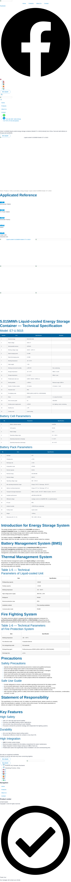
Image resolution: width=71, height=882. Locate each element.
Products (31, 3)
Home (24, 3)
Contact (46, 3)
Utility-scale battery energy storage (19, 191)
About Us (38, 3)
